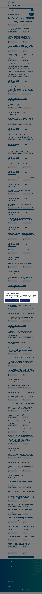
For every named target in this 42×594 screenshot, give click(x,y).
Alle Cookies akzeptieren (25, 300)
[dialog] (21, 297)
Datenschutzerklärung (10, 297)
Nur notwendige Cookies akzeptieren (12, 300)
